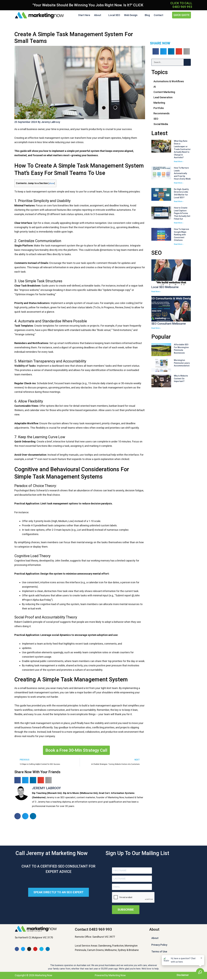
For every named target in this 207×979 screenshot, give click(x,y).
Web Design (130, 15)
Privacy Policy (159, 944)
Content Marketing (164, 92)
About (97, 15)
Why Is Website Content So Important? (181, 378)
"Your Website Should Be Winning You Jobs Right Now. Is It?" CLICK (88, 5)
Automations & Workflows (168, 81)
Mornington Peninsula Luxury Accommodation (182, 363)
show (51, 183)
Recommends (161, 113)
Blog (147, 15)
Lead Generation (162, 97)
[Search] (187, 62)
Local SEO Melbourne (165, 287)
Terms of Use (159, 951)
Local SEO (114, 15)
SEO (155, 118)
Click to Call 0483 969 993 (181, 5)
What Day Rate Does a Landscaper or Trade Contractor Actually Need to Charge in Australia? (182, 149)
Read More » (178, 162)
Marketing (159, 102)
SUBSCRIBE (126, 909)
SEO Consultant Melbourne (168, 323)
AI (154, 86)
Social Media (160, 124)
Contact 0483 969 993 (93, 929)
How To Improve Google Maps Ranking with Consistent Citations (181, 234)
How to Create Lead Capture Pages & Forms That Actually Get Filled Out (182, 213)
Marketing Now (117, 975)
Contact (158, 15)
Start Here (84, 15)
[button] (17, 780)
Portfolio (158, 108)
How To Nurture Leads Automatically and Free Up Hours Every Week (182, 173)
